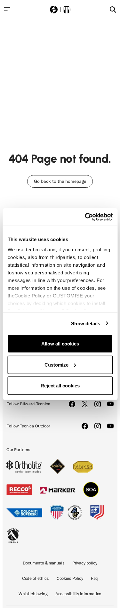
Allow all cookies (60, 343)
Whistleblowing (33, 593)
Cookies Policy (70, 578)
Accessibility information (78, 593)
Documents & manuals (43, 563)
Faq (94, 578)
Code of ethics (35, 578)
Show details (85, 323)
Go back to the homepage (60, 181)
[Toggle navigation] (7, 9)
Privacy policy (84, 563)
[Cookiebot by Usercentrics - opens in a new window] (85, 217)
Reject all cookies (60, 385)
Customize (56, 364)
